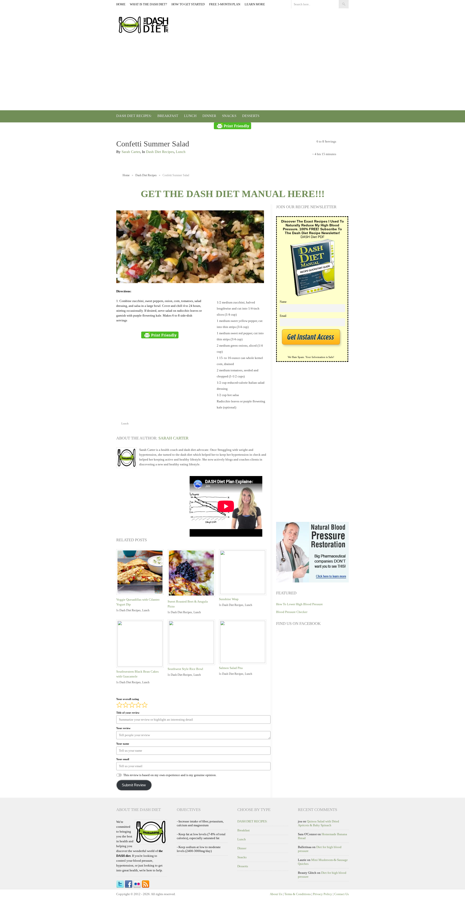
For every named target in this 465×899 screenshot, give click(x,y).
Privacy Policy (322, 894)
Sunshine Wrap (229, 599)
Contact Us (341, 894)
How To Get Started (188, 4)
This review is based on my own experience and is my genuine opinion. (170, 775)
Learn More (255, 4)
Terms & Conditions (297, 894)
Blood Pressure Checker (291, 612)
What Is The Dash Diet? (148, 4)
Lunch (190, 116)
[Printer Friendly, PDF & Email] (232, 125)
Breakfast (167, 116)
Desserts (250, 116)
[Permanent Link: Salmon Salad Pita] (244, 662)
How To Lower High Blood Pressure (299, 604)
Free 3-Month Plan (224, 4)
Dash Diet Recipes (160, 152)
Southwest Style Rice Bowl (185, 669)
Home (120, 4)
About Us (276, 894)
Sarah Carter (131, 152)
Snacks (229, 116)
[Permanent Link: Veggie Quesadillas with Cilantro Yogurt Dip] (141, 595)
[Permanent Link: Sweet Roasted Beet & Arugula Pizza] (192, 597)
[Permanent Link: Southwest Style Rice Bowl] (192, 663)
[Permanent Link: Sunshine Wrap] (244, 593)
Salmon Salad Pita (231, 668)
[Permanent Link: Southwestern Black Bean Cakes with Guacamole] (141, 665)
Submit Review (134, 785)
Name (283, 301)
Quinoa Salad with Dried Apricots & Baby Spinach (318, 823)
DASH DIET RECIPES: (134, 116)
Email (283, 316)
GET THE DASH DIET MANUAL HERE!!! (233, 193)
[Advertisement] (232, 74)
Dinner (209, 116)
